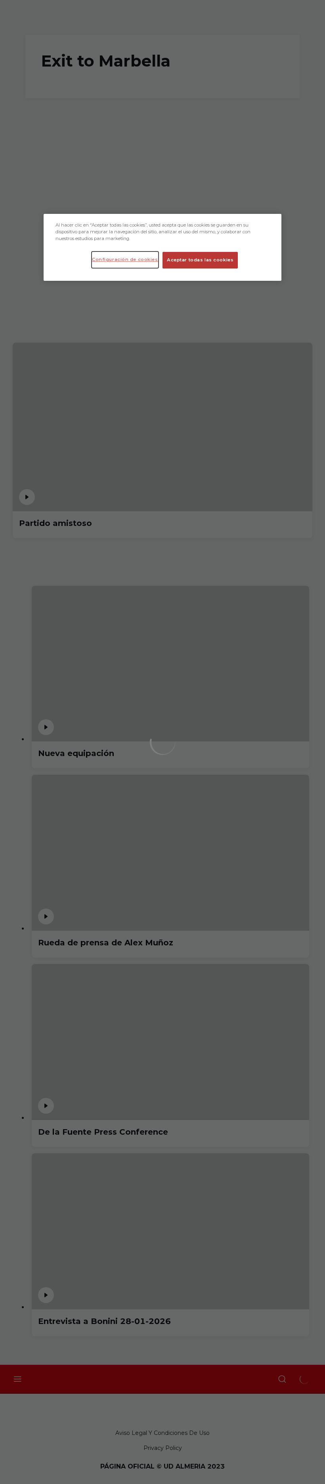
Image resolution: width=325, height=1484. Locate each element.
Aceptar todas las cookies (200, 260)
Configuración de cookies (125, 259)
